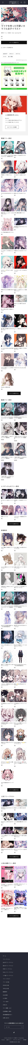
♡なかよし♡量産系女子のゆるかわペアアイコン (7, 684)
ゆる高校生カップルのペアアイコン (7, 704)
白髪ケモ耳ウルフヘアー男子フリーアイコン (20, 567)
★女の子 (5, 53)
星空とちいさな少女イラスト (20, 193)
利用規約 (24, 1039)
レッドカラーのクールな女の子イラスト (20, 271)
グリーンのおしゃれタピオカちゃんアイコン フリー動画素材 (7, 417)
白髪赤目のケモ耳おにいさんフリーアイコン (7, 587)
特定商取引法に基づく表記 (15, 1041)
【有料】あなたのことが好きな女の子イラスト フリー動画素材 (20, 437)
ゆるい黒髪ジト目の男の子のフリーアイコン (20, 548)
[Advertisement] (14, 935)
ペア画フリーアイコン (8, 975)
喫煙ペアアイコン (4, 516)
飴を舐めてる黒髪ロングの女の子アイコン (20, 349)
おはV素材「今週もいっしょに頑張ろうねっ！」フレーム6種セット (20, 908)
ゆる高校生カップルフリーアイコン (20, 704)
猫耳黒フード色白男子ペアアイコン (20, 501)
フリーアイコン (6, 959)
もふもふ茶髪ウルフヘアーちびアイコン (7, 567)
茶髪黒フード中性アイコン (6, 174)
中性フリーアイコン (7, 969)
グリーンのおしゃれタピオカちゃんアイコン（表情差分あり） (7, 156)
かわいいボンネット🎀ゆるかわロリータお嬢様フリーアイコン (20, 763)
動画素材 (5, 991)
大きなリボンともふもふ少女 (20, 367)
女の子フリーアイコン (8, 962)
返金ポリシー (8, 1039)
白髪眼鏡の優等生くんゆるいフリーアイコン (7, 723)
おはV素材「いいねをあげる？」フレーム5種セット (7, 885)
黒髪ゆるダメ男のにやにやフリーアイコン (7, 743)
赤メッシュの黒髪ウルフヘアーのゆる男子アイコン (20, 723)
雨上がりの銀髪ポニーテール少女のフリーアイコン (20, 645)
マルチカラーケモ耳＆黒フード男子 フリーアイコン (20, 587)
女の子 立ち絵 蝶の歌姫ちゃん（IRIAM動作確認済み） (7, 626)
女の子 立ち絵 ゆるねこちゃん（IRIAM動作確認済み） (20, 665)
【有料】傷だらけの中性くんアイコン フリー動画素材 (7, 477)
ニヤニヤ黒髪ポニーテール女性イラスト (7, 836)
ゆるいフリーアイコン (8, 972)
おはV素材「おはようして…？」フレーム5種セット (20, 884)
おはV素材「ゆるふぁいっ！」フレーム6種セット (7, 909)
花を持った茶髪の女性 (5, 387)
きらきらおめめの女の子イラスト (7, 194)
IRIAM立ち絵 (6, 985)
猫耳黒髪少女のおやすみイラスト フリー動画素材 (20, 417)
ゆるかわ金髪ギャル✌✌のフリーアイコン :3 (20, 743)
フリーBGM (5, 1001)
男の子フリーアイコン (8, 965)
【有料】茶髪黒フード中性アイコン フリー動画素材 (7, 458)
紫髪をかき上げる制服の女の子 (7, 289)
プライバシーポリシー (17, 1039)
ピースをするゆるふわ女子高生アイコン (7, 349)
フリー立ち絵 (6, 982)
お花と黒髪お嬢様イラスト (19, 212)
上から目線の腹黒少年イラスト (20, 821)
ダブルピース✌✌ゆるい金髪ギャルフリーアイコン (7, 762)
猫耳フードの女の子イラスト (20, 155)
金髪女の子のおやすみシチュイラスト (7, 850)
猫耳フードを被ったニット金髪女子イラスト (20, 290)
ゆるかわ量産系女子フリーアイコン (7, 783)
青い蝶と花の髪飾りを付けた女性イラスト (7, 329)
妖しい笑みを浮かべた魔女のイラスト (7, 310)
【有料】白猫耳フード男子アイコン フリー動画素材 (7, 437)
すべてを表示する (14, 393)
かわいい (11, 53)
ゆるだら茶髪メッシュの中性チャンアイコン (7, 368)
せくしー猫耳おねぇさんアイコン (20, 329)
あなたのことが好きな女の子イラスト (7, 822)
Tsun (26, 60)
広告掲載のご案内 (7, 1011)
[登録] (21, 1027)
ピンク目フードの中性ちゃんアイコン (7, 251)
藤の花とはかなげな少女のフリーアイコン (20, 626)
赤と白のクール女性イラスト (20, 174)
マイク (4, 56)
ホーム (4, 956)
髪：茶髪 (10, 56)
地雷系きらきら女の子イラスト (20, 250)
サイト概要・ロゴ (7, 1008)
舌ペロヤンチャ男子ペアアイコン (7, 501)
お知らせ (5, 1005)
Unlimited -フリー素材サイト (13, 1038)
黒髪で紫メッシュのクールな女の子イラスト (7, 213)
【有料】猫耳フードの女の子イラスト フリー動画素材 (20, 458)
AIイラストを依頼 (12, 127)
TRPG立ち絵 (6, 988)
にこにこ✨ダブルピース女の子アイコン (7, 271)
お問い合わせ (6, 1018)
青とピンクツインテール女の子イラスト (20, 850)
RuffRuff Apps (20, 60)
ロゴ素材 (5, 998)
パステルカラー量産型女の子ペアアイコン (20, 517)
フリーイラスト (6, 978)
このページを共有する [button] (8, 47)
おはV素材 (5, 995)
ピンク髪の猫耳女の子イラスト (7, 232)
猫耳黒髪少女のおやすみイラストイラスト (20, 227)
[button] (2, 2)
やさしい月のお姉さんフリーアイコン (7, 645)
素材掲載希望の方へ (7, 1014)
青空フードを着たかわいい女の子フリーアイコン (7, 665)
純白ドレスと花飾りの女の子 (20, 303)
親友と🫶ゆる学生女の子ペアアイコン (20, 684)
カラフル (18, 53)
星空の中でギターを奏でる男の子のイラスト (20, 836)
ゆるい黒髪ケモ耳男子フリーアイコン (7, 548)
